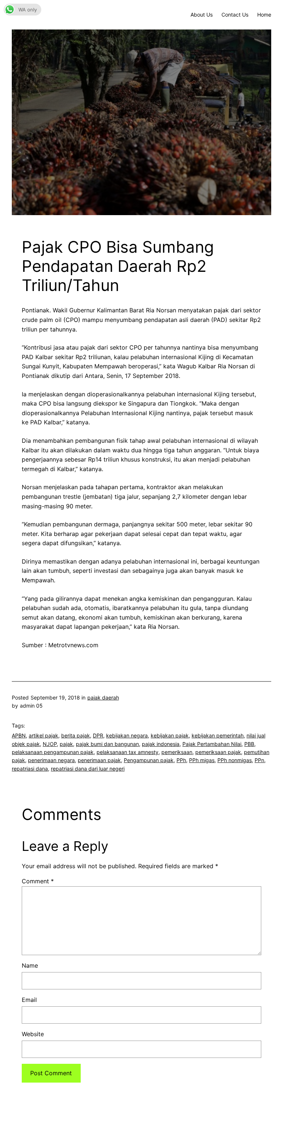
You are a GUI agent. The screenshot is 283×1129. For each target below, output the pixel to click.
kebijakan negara (127, 735)
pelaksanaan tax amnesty (127, 752)
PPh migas (201, 760)
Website (33, 1034)
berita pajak (75, 735)
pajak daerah (103, 697)
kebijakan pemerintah (218, 735)
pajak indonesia (160, 744)
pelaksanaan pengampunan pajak (53, 752)
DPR (98, 735)
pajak (66, 744)
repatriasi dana (30, 768)
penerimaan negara (51, 760)
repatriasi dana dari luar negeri (88, 768)
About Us (202, 14)
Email (29, 999)
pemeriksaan (176, 752)
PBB (249, 744)
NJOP (50, 744)
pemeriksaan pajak (218, 752)
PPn (259, 760)
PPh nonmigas (234, 760)
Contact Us (234, 14)
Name (30, 965)
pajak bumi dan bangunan (107, 744)
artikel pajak (43, 735)
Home (264, 14)
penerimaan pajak (99, 760)
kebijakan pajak (170, 735)
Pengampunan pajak (149, 760)
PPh (181, 760)
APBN (19, 735)
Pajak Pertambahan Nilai (211, 744)
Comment (38, 881)
